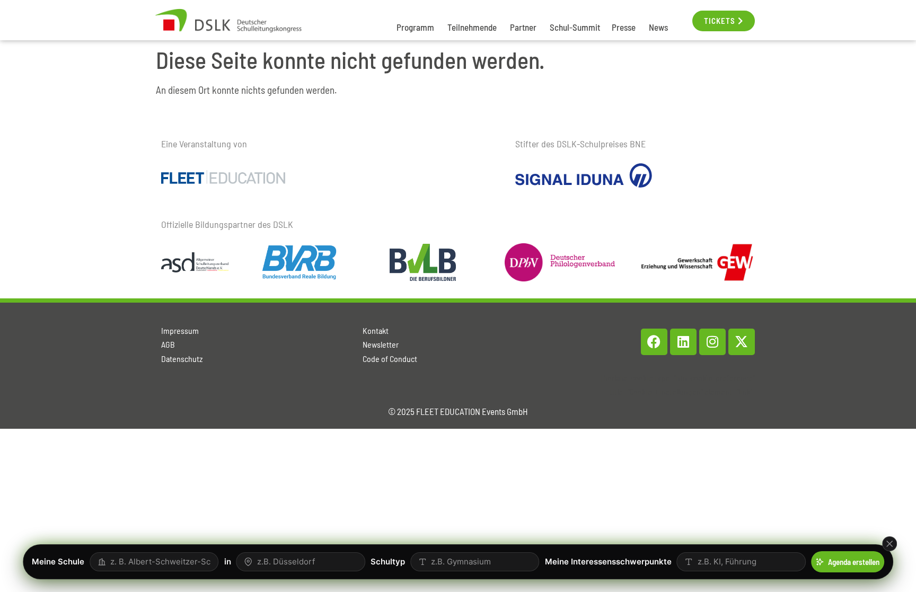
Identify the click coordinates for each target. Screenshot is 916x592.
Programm (415, 27)
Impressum (180, 330)
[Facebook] (654, 342)
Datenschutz (181, 359)
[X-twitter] (741, 342)
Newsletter (381, 344)
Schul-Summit (575, 27)
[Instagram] (712, 342)
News (658, 27)
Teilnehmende (472, 27)
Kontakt (376, 330)
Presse (624, 27)
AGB (168, 344)
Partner (523, 27)
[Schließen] (889, 543)
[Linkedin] (683, 342)
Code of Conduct (390, 359)
